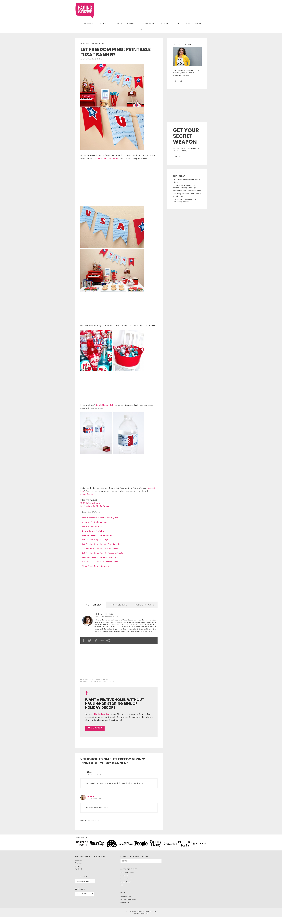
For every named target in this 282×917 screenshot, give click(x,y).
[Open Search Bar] (141, 29)
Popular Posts (144, 604)
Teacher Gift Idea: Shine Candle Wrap (187, 190)
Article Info (119, 604)
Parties (103, 23)
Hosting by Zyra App (141, 913)
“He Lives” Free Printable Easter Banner (100, 562)
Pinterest (78, 863)
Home (82, 43)
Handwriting (148, 23)
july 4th (101, 43)
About (176, 23)
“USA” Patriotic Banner (90, 503)
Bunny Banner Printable (93, 531)
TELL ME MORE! (95, 728)
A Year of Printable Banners (94, 522)
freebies (95, 681)
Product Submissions (128, 899)
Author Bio (93, 604)
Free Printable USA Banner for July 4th (100, 518)
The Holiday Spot (87, 23)
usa (113, 681)
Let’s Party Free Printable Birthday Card (100, 557)
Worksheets (132, 23)
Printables (117, 23)
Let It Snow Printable (92, 526)
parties (97, 679)
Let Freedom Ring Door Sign (95, 540)
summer (108, 681)
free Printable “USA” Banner (106, 158)
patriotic (102, 681)
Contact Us (124, 902)
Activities (164, 23)
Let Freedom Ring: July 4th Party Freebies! (101, 544)
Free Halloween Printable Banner (97, 535)
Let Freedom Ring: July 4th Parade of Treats (102, 553)
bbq (90, 681)
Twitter (77, 866)
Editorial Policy (126, 879)
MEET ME (178, 81)
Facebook (78, 869)
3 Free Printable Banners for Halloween (100, 548)
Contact (198, 23)
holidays (91, 43)
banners (85, 681)
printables (104, 679)
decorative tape (87, 494)
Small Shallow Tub (104, 405)
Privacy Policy (125, 882)
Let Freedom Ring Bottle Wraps (94, 506)
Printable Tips (125, 896)
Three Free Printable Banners (95, 566)
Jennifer (91, 796)
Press (187, 23)
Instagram (78, 860)
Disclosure (124, 876)
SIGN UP (178, 157)
